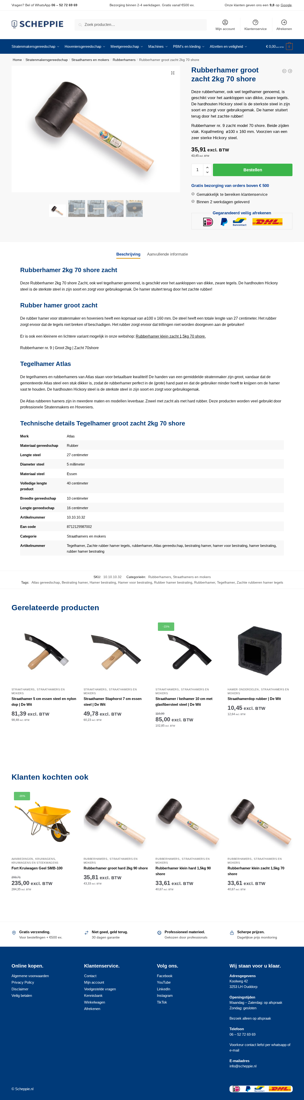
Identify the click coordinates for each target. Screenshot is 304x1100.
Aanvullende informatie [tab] (167, 254)
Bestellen (252, 169)
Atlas (71, 436)
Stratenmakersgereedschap (46, 60)
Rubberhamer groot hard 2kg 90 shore (116, 868)
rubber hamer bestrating (85, 551)
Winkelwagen (94, 1002)
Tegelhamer (76, 546)
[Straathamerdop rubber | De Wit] (260, 652)
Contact (90, 976)
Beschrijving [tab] (128, 254)
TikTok (162, 1002)
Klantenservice (255, 29)
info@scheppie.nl (243, 1066)
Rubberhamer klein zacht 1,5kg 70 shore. (171, 336)
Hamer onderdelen (243, 689)
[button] (173, 73)
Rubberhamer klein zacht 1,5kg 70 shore (256, 871)
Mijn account (225, 29)
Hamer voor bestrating (135, 582)
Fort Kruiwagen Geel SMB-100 (37, 868)
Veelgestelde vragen (100, 989)
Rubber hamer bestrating (173, 582)
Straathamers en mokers (90, 60)
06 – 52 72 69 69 (64, 5)
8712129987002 (79, 527)
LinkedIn (163, 989)
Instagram (165, 995)
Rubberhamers (124, 60)
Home (17, 60)
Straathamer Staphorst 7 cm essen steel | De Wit (113, 701)
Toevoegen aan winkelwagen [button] (44, 740)
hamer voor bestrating (230, 546)
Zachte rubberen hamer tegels (260, 582)
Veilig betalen (22, 995)
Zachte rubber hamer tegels (108, 546)
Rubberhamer (204, 582)
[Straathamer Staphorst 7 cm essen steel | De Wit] (116, 652)
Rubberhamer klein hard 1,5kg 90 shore (183, 871)
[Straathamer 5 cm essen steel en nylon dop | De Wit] (44, 652)
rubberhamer (142, 546)
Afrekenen (284, 29)
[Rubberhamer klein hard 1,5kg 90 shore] (187, 821)
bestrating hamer (198, 546)
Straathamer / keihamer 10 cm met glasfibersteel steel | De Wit (183, 701)
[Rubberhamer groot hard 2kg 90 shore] (116, 821)
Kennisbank (93, 995)
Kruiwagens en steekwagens (35, 862)
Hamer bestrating (103, 582)
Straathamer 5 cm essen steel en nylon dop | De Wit (44, 701)
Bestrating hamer (75, 582)
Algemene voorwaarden (30, 976)
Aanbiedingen (22, 858)
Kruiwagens (45, 858)
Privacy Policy (23, 982)
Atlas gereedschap (168, 546)
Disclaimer (20, 989)
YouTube (164, 982)
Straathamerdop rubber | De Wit (254, 699)
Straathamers (23, 689)
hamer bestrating (262, 546)
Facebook (165, 976)
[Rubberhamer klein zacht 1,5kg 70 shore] (260, 821)
